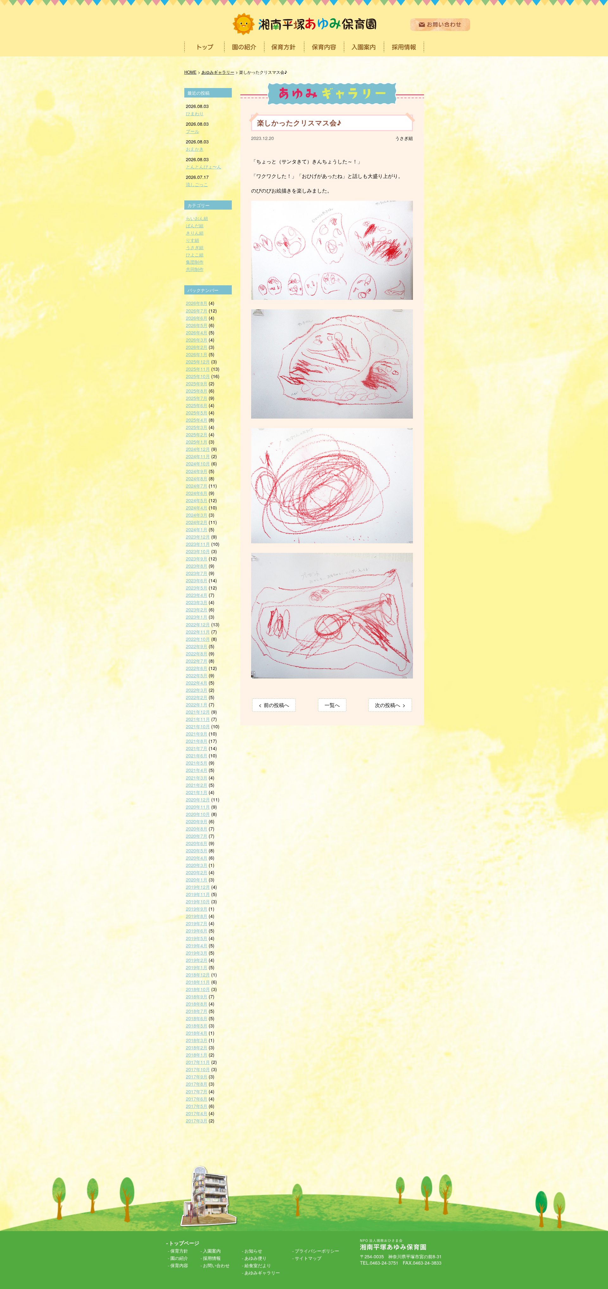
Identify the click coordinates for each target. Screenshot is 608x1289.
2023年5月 (196, 587)
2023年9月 (196, 558)
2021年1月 (196, 792)
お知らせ (253, 1250)
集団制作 (195, 261)
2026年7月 (196, 310)
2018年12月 (198, 974)
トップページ (184, 1243)
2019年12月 (198, 886)
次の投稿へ (387, 705)
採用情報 (212, 1257)
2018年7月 (196, 1011)
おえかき (195, 148)
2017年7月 (196, 1091)
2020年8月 (196, 828)
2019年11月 (198, 894)
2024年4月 (196, 507)
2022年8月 (196, 653)
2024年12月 (198, 448)
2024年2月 (196, 522)
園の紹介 (179, 1257)
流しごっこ (197, 184)
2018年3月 (196, 1040)
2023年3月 (196, 602)
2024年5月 (196, 500)
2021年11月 (198, 719)
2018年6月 (196, 1018)
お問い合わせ (216, 1265)
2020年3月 (196, 865)
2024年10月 (198, 463)
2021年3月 (196, 777)
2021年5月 (196, 762)
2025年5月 (196, 412)
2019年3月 (196, 952)
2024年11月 (198, 456)
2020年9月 (196, 821)
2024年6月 (196, 493)
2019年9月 (196, 908)
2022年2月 (196, 697)
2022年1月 (196, 704)
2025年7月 (196, 398)
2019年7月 (196, 923)
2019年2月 (196, 960)
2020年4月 (196, 857)
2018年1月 (196, 1054)
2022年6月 (196, 668)
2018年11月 (198, 981)
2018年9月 (196, 996)
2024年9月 (196, 471)
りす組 (192, 240)
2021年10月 (198, 726)
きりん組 (195, 232)
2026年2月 (196, 347)
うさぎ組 (404, 138)
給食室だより (257, 1265)
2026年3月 (196, 339)
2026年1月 (196, 354)
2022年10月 (198, 638)
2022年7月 (196, 660)
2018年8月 (196, 1003)
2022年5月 (196, 675)
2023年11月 (198, 543)
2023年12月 (198, 536)
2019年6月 (196, 930)
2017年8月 (196, 1083)
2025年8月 (196, 390)
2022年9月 (196, 646)
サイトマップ (308, 1257)
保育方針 (179, 1250)
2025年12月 (198, 361)
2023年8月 (196, 565)
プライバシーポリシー (317, 1250)
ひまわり (195, 113)
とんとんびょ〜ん (203, 166)
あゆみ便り (255, 1257)
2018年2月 (196, 1047)
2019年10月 (198, 901)
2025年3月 (196, 427)
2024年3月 (196, 514)
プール (192, 131)
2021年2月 (196, 784)
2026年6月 (196, 317)
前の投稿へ (276, 705)
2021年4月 (196, 770)
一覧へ (332, 705)
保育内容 (179, 1265)
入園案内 (212, 1250)
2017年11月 (198, 1061)
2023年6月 (196, 580)
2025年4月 (196, 419)
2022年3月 (196, 689)
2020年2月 (196, 872)
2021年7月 (196, 748)
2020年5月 (196, 850)
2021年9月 (196, 733)
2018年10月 (198, 989)
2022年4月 (196, 682)
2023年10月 (198, 551)
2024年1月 (196, 529)
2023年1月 (196, 616)
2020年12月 (198, 799)
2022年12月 (198, 624)
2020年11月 (198, 806)
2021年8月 (196, 740)
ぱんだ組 (195, 225)
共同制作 (195, 269)
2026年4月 (196, 332)
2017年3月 (196, 1120)
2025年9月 (196, 383)
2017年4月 (196, 1113)
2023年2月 (196, 609)
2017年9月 (196, 1076)
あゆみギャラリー (262, 1272)
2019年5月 (196, 938)
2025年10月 (198, 376)
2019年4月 (196, 945)
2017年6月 (196, 1098)
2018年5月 (196, 1025)
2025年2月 (196, 434)
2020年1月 (196, 879)
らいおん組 (197, 218)
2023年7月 (196, 573)
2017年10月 (198, 1069)
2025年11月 (198, 368)
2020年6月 (196, 843)
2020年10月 (198, 814)
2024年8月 (196, 478)
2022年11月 (198, 631)
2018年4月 (196, 1032)
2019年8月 (196, 916)
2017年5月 (196, 1106)
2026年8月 (196, 303)
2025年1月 (196, 441)
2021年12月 (198, 711)
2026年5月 (196, 325)
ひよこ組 (195, 254)
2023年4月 (196, 594)
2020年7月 (196, 835)
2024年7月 (196, 485)
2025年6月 (196, 405)
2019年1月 (196, 967)
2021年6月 (196, 755)
